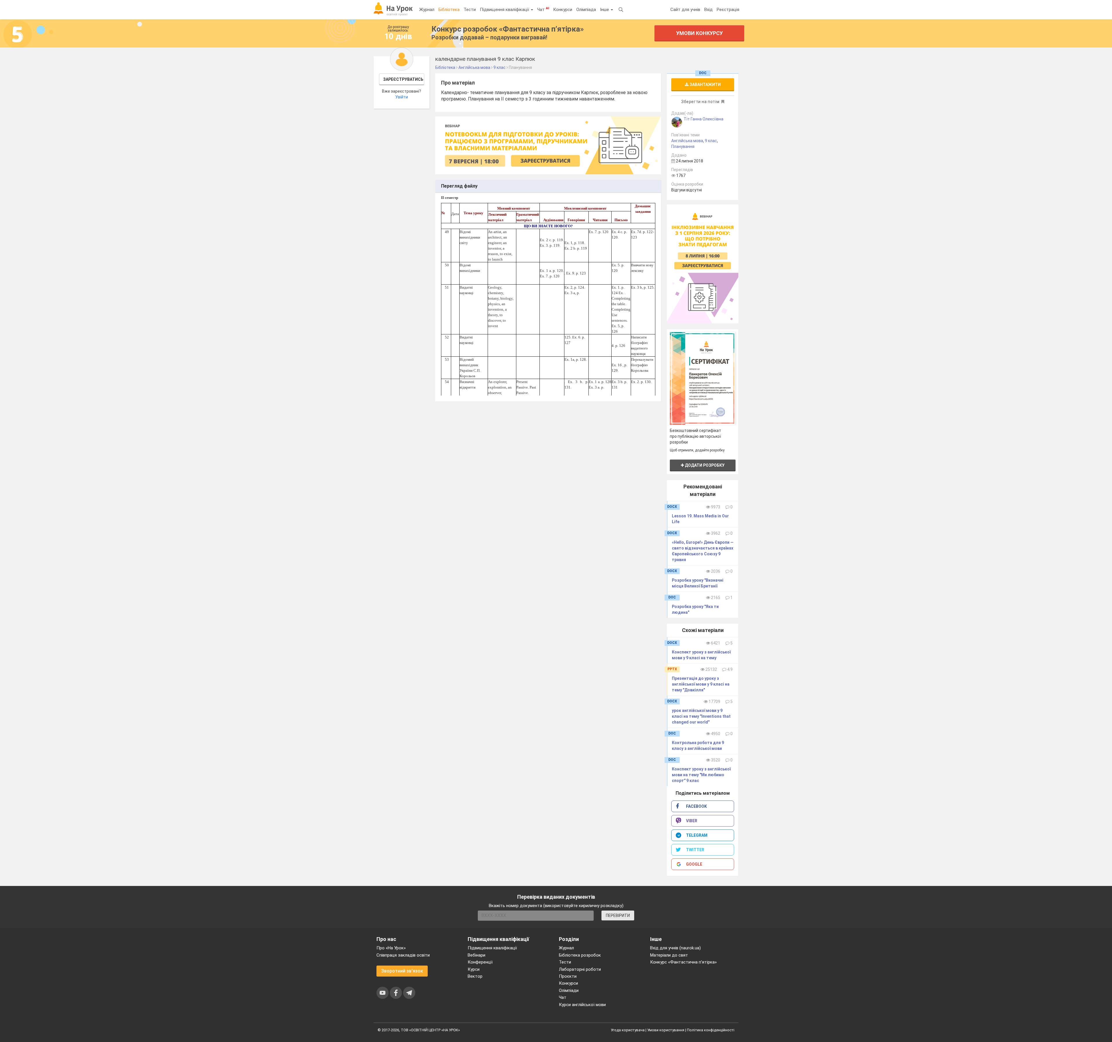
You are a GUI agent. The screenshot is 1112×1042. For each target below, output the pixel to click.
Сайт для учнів (685, 9)
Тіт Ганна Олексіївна (703, 119)
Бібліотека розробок (580, 955)
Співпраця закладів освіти (403, 955)
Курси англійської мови (582, 1004)
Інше (605, 9)
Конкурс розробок (507, 29)
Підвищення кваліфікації (505, 9)
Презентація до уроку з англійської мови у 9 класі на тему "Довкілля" (700, 684)
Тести (470, 9)
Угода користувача (628, 1030)
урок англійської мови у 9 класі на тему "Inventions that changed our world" (701, 716)
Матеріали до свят (669, 955)
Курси (474, 969)
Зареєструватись (403, 79)
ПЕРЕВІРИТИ (618, 915)
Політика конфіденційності (710, 1030)
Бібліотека (449, 9)
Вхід (708, 9)
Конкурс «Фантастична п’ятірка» (683, 962)
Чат (543, 9)
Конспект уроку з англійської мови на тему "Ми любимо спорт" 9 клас (701, 775)
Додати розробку (704, 465)
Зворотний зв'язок (402, 971)
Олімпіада (586, 9)
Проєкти (568, 976)
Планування (682, 146)
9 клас (711, 140)
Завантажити (705, 84)
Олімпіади (569, 990)
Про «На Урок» (391, 948)
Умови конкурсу (699, 33)
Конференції (480, 962)
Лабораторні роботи (580, 969)
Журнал (426, 9)
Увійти (401, 97)
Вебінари (476, 955)
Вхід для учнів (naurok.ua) (675, 948)
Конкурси (562, 9)
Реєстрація (728, 9)
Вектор (475, 976)
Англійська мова (687, 140)
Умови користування (665, 1030)
